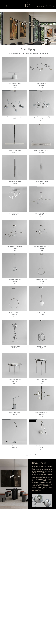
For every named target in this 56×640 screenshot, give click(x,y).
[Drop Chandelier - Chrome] (41, 69)
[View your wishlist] (49, 6)
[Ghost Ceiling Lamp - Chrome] (14, 199)
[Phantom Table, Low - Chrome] (14, 365)
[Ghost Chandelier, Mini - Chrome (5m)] (41, 232)
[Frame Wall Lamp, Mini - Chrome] (41, 167)
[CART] (53, 6)
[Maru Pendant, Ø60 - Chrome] (14, 298)
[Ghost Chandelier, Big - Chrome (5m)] (14, 232)
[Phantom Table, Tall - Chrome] (41, 365)
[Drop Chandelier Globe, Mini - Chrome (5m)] (41, 103)
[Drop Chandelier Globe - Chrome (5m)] (14, 103)
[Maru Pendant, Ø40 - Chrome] (41, 265)
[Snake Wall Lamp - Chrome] (41, 432)
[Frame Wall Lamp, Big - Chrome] (14, 167)
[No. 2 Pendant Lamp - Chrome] (41, 298)
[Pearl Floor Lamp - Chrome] (14, 332)
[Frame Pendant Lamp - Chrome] (14, 136)
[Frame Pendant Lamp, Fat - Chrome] (41, 136)
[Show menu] (2, 6)
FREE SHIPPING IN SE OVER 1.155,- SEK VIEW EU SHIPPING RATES (28, 2)
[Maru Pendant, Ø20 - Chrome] (14, 265)
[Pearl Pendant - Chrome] (41, 332)
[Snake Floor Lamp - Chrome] (14, 432)
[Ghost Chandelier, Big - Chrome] (41, 199)
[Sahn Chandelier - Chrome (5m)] (41, 398)
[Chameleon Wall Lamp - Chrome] (14, 69)
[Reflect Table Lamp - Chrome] (14, 398)
